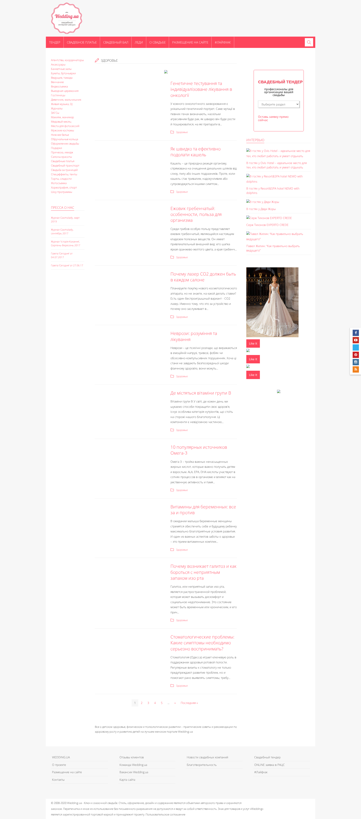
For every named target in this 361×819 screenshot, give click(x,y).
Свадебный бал (115, 42)
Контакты (58, 780)
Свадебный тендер (267, 757)
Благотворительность (202, 765)
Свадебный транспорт (65, 165)
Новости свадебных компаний (207, 757)
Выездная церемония (65, 91)
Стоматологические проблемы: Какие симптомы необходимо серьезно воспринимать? (202, 643)
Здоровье (182, 132)
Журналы (56, 108)
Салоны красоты (61, 157)
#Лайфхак (223, 42)
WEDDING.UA (61, 757)
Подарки (56, 148)
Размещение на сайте (190, 42)
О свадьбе (157, 42)
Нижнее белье (60, 135)
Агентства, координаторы (67, 60)
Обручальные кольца (64, 139)
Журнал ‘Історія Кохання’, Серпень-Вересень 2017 (65, 243)
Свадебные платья (62, 161)
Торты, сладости (61, 179)
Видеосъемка (59, 86)
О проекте (59, 765)
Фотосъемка (59, 183)
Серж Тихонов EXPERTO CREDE (267, 225)
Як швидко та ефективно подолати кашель (195, 152)
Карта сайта (127, 780)
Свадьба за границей (64, 170)
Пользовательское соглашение (165, 814)
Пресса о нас (62, 207)
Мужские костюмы (62, 130)
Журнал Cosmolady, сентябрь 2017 (62, 231)
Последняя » (189, 703)
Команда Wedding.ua (133, 765)
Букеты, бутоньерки (63, 73)
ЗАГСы (55, 113)
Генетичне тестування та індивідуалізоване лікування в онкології (201, 89)
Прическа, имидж (62, 152)
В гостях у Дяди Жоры (261, 209)
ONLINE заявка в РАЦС (269, 765)
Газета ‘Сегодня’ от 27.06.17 (67, 265)
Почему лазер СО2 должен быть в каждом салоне (203, 277)
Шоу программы (61, 192)
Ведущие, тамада (61, 77)
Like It (253, 343)
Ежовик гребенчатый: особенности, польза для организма (196, 214)
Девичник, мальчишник (66, 99)
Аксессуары (58, 64)
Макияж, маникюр (62, 117)
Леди (139, 42)
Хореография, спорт (64, 187)
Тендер (54, 42)
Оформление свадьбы (65, 143)
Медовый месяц (61, 121)
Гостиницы (58, 95)
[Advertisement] (67, 345)
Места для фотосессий (65, 126)
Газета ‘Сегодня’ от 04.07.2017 (61, 255)
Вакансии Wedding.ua (133, 772)
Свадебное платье (82, 42)
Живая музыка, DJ (61, 104)
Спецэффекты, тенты (64, 174)
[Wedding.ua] (66, 18)
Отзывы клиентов (131, 757)
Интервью (255, 140)
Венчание (57, 82)
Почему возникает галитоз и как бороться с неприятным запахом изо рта (203, 572)
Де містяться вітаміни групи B (200, 393)
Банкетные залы (61, 69)
